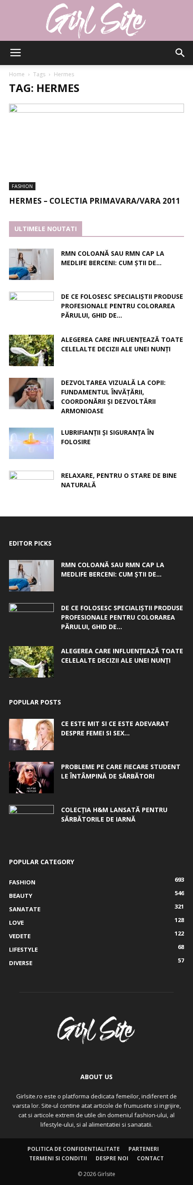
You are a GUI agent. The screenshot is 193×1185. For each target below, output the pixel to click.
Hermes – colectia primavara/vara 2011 (94, 201)
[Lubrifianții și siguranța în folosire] (31, 443)
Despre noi (112, 1158)
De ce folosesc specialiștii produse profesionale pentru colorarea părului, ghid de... (122, 305)
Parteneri (143, 1149)
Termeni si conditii (58, 1158)
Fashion (22, 186)
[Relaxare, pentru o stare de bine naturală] (31, 486)
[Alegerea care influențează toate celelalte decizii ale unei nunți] (31, 350)
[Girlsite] (96, 20)
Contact (150, 1158)
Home (17, 74)
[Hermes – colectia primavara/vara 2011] (96, 147)
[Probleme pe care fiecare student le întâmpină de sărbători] (31, 777)
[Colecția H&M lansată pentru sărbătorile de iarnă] (31, 820)
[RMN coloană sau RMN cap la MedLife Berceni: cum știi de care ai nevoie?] (31, 264)
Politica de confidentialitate (73, 1149)
